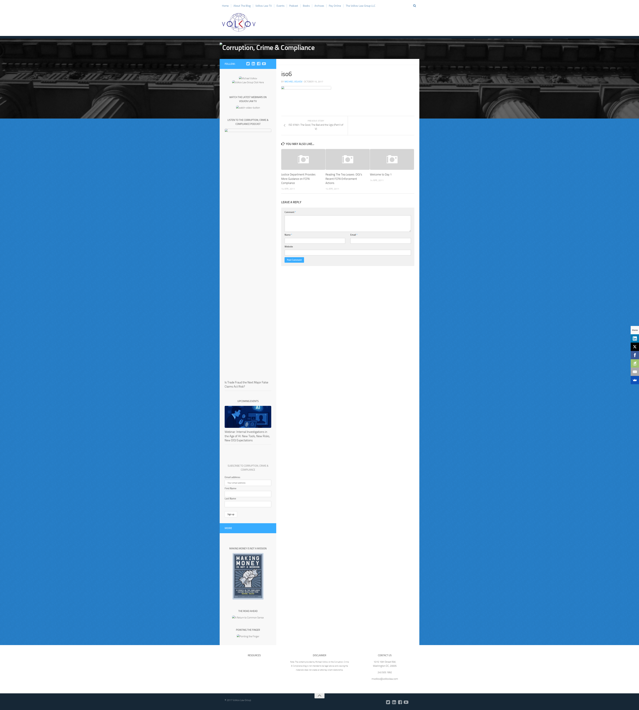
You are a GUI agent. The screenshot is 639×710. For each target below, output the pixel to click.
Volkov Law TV (263, 5)
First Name (230, 488)
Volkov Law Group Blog (238, 22)
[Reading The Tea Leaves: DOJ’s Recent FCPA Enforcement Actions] (347, 159)
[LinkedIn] (253, 64)
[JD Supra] (269, 63)
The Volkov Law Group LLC (360, 5)
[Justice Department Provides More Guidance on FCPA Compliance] (303, 159)
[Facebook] (259, 64)
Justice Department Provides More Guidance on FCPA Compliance (298, 179)
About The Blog (242, 5)
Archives (319, 5)
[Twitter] (248, 64)
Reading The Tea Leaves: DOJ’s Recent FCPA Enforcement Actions (343, 179)
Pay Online (335, 5)
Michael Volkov (293, 81)
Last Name (230, 498)
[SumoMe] (635, 380)
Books (306, 5)
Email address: (232, 477)
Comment (290, 212)
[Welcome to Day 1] (392, 159)
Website (289, 246)
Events (280, 5)
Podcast (293, 5)
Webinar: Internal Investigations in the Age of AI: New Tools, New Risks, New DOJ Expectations (247, 436)
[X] (635, 347)
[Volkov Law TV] (264, 64)
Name (288, 234)
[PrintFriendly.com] (635, 363)
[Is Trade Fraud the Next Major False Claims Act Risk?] (248, 253)
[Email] (635, 372)
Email (353, 234)
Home (225, 5)
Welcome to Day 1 (381, 174)
